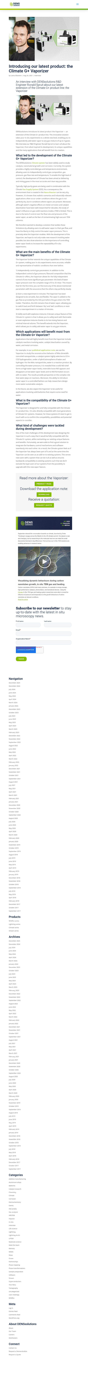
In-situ (11, 1222)
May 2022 (12, 752)
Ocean (11, 1258)
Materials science (15, 1242)
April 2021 (12, 792)
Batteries (12, 1186)
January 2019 (13, 875)
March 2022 (13, 759)
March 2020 (13, 835)
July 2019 (12, 858)
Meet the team (14, 1245)
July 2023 (12, 716)
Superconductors (15, 1281)
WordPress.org (14, 1318)
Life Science (13, 1229)
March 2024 (13, 703)
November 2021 (14, 772)
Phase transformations (17, 1268)
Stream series (14, 931)
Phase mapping (14, 1265)
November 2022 (14, 739)
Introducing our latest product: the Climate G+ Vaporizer (41, 68)
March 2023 (13, 729)
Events (11, 1205)
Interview (37, 76)
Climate (11, 1195)
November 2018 (14, 881)
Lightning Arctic (14, 1235)
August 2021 (13, 782)
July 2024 (12, 689)
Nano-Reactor (50, 192)
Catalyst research (15, 1189)
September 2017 (15, 911)
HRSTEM (12, 1215)
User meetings (14, 1295)
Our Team (12, 1331)
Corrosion (12, 1199)
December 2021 (14, 769)
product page (44, 484)
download (44, 494)
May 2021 (12, 789)
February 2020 (14, 838)
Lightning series (14, 924)
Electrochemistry (15, 1202)
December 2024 (14, 686)
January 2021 (13, 802)
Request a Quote (15, 1355)
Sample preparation (16, 1272)
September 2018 (15, 888)
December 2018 (14, 878)
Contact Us (13, 1348)
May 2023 (12, 722)
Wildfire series (14, 921)
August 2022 (13, 746)
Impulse (12, 1219)
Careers (11, 1335)
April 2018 (12, 898)
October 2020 (13, 812)
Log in (11, 1308)
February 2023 (14, 732)
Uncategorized (14, 1291)
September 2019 (15, 851)
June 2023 (12, 719)
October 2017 (13, 908)
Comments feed (14, 1315)
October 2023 (13, 713)
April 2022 (12, 755)
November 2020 (14, 808)
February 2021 (14, 798)
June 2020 (12, 825)
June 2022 (12, 749)
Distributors (13, 1338)
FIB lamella (13, 1209)
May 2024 (12, 696)
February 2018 (14, 901)
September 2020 (15, 815)
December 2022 (14, 736)
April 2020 (12, 831)
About (11, 1328)
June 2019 (12, 861)
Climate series (14, 928)
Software (12, 1275)
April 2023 (12, 726)
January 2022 (13, 765)
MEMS (11, 1252)
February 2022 (14, 762)
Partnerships (13, 1262)
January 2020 (13, 841)
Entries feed (13, 1311)
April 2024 (12, 699)
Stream (11, 1278)
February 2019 (14, 871)
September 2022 (15, 742)
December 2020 (14, 805)
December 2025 (14, 683)
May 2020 (12, 828)
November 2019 (14, 845)
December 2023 (14, 709)
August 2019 (13, 855)
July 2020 (12, 822)
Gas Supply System (30, 189)
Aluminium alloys (15, 1182)
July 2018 (12, 891)
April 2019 (12, 868)
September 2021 (15, 779)
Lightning (12, 1232)
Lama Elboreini (16, 76)
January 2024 (13, 706)
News (11, 1255)
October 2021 (13, 775)
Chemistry (12, 1192)
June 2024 (12, 693)
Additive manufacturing (17, 1179)
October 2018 (13, 884)
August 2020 (13, 818)
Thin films (12, 1285)
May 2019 (12, 865)
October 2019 (13, 848)
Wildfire (11, 1298)
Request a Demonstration (18, 1351)
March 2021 (13, 795)
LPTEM (11, 1239)
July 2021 (12, 785)
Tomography (13, 1288)
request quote (44, 505)
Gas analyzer (13, 1212)
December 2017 (14, 904)
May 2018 (12, 894)
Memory (12, 1248)
